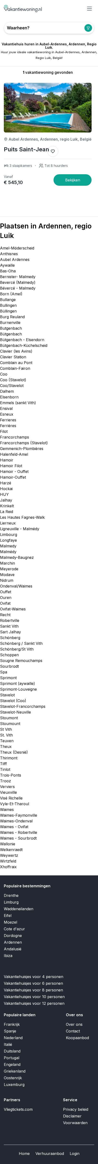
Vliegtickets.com (18, 1109)
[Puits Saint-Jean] (73, 180)
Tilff (3, 763)
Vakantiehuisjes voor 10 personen (34, 996)
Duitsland (12, 1051)
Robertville (9, 620)
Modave (7, 574)
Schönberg (10, 637)
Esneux (6, 414)
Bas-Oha (8, 271)
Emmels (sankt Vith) (18, 402)
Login (74, 1153)
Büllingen (8, 311)
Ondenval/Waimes (16, 586)
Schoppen (9, 654)
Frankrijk (12, 1024)
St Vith (6, 729)
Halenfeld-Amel (14, 454)
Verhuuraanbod (49, 1153)
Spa (3, 672)
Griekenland (14, 1071)
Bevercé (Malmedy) (17, 282)
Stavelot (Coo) (13, 700)
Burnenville (10, 322)
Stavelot (7, 695)
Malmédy (8, 551)
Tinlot (5, 769)
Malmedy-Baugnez (17, 557)
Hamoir (6, 460)
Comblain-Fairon (15, 368)
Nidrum (6, 580)
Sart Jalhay (10, 632)
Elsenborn (9, 397)
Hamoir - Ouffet (14, 471)
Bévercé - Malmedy (17, 288)
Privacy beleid (75, 1109)
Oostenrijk (13, 1077)
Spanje (10, 1031)
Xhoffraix (8, 866)
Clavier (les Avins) (16, 351)
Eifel (7, 915)
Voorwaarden (75, 1122)
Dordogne (13, 935)
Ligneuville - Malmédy (19, 528)
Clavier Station (13, 356)
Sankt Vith (9, 626)
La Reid (6, 511)
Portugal (11, 1057)
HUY (4, 494)
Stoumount (10, 723)
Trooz (5, 780)
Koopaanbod (77, 1037)
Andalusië (12, 949)
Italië (8, 1044)
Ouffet (5, 591)
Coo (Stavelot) (13, 379)
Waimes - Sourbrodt (18, 838)
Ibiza (8, 955)
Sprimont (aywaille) (17, 683)
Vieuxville (8, 792)
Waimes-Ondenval (16, 821)
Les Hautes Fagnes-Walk (22, 517)
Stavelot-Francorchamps (22, 706)
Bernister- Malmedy (17, 276)
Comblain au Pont (16, 362)
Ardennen (13, 942)
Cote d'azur (14, 928)
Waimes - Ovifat (14, 826)
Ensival (6, 408)
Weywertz (9, 855)
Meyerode (9, 568)
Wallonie (7, 843)
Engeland (12, 1064)
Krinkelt (7, 505)
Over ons (74, 1024)
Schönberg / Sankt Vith (21, 643)
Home (24, 1153)
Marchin (7, 563)
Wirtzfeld (8, 861)
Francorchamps (14, 437)
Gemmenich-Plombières (21, 448)
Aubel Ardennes (14, 259)
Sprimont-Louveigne (18, 689)
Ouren (5, 597)
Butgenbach (11, 328)
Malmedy (8, 546)
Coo (3, 374)
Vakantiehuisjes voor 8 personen (33, 990)
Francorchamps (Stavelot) (24, 442)
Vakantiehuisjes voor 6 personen (33, 983)
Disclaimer (72, 1116)
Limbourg (8, 534)
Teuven (7, 740)
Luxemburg (14, 1084)
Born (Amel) (11, 293)
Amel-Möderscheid (17, 248)
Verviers (7, 786)
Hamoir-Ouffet (13, 477)
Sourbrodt (9, 666)
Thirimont (8, 758)
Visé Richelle (11, 798)
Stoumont (9, 717)
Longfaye (8, 540)
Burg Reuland (12, 316)
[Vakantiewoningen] (23, 8)
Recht (5, 614)
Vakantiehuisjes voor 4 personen (33, 976)
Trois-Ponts (10, 775)
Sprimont (8, 677)
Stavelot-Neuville (15, 712)
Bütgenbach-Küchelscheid (23, 345)
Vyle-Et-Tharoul (14, 803)
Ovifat (5, 603)
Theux (6, 746)
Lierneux (8, 523)
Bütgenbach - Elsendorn (22, 339)
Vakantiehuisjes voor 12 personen (34, 1003)
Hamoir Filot (11, 465)
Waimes (7, 809)
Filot (4, 431)
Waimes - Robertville (18, 832)
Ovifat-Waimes (13, 609)
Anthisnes (9, 253)
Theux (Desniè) (14, 752)
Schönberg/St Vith (17, 649)
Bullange (8, 299)
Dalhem (7, 391)
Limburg (11, 902)
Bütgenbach (11, 334)
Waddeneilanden (18, 908)
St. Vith (6, 735)
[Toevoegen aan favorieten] (52, 151)
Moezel (10, 922)
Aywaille (7, 265)
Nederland (13, 1037)
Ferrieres (8, 420)
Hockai (6, 488)
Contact (73, 1031)
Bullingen (8, 305)
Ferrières (8, 425)
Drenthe (11, 895)
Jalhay (6, 500)
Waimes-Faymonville (18, 815)
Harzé (5, 483)
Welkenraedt (11, 849)
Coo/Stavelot (12, 385)
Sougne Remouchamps (21, 660)
